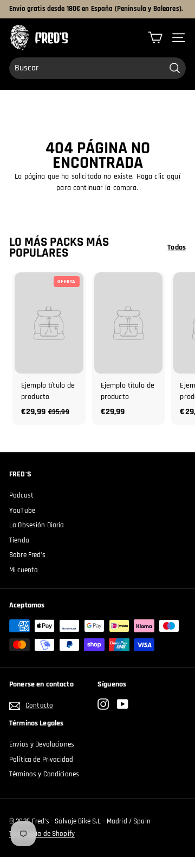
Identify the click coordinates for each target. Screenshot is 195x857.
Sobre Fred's (27, 555)
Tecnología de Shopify (42, 833)
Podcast (21, 495)
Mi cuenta (23, 570)
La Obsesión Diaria (36, 525)
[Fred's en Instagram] (103, 704)
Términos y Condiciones (44, 774)
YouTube (22, 510)
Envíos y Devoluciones (41, 744)
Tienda (19, 540)
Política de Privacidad (41, 759)
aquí (173, 176)
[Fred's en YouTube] (122, 704)
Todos (176, 247)
